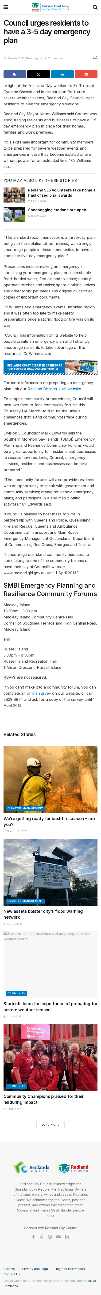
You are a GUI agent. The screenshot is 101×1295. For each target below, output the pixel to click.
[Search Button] (95, 7)
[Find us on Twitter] (41, 1237)
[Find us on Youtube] (58, 1237)
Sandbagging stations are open (57, 209)
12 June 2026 (14, 923)
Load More (50, 1124)
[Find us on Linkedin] (67, 1237)
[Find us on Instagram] (50, 1237)
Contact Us (12, 1274)
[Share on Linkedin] (62, 74)
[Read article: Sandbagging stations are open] (14, 214)
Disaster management (25, 808)
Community (16, 993)
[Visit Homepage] (50, 7)
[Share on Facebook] (15, 74)
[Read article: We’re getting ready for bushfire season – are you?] (50, 779)
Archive (9, 1269)
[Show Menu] (6, 7)
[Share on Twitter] (38, 74)
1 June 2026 (38, 201)
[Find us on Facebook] (33, 1237)
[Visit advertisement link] (50, 367)
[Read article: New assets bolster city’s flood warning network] (50, 872)
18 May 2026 (38, 215)
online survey (39, 693)
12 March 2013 (14, 58)
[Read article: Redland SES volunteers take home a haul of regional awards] (14, 195)
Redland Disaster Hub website (54, 389)
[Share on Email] (86, 74)
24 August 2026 (16, 831)
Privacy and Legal (35, 1269)
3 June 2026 (14, 1016)
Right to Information (70, 1269)
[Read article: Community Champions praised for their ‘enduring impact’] (50, 1057)
